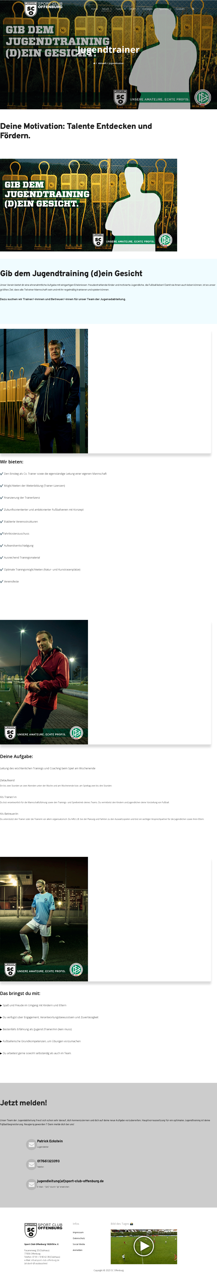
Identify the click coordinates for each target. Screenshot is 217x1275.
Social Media (79, 1244)
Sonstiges (147, 9)
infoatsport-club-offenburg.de (45, 1260)
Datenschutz (79, 1238)
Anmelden (77, 1250)
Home (94, 9)
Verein (132, 9)
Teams (119, 9)
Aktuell (105, 9)
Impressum (78, 1232)
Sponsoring (165, 9)
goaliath (180, 9)
